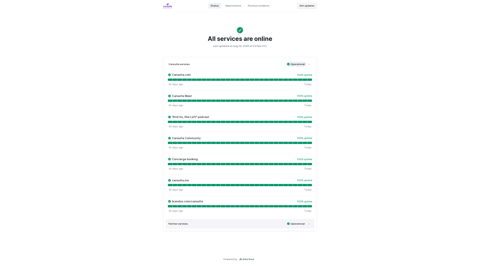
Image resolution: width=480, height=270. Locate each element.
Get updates (306, 5)
